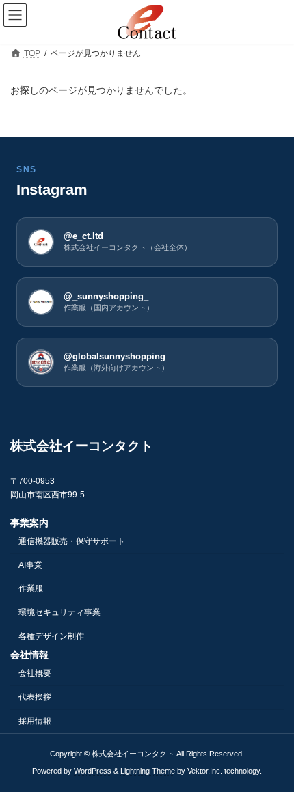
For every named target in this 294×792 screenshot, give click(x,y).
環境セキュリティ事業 (59, 612)
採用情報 (34, 721)
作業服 (30, 588)
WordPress (92, 771)
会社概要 (34, 673)
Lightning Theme (147, 771)
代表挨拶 (34, 697)
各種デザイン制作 (51, 636)
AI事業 (30, 564)
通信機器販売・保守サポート (71, 540)
